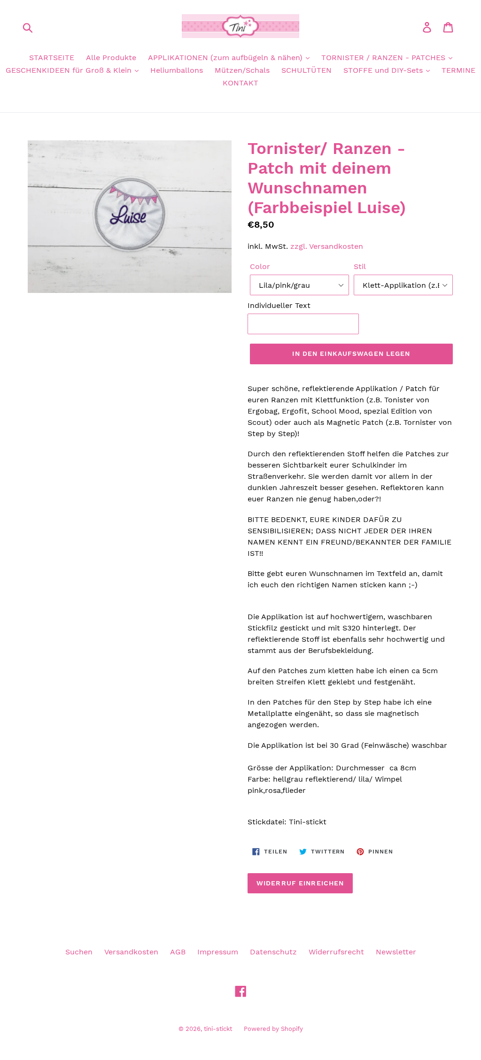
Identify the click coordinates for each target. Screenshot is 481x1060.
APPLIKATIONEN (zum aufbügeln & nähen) (226, 57)
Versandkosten (131, 951)
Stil (360, 266)
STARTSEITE (51, 57)
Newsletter (396, 951)
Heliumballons (176, 70)
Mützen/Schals (242, 70)
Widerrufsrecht (336, 951)
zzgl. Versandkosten (326, 246)
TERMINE (458, 70)
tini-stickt (218, 1028)
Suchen (79, 951)
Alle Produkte (111, 57)
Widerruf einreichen (300, 883)
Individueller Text (279, 305)
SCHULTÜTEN (306, 70)
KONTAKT (240, 82)
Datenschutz (273, 951)
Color (260, 266)
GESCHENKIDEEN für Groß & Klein (70, 70)
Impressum (217, 951)
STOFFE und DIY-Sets (384, 70)
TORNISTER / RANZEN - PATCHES (384, 57)
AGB (178, 951)
